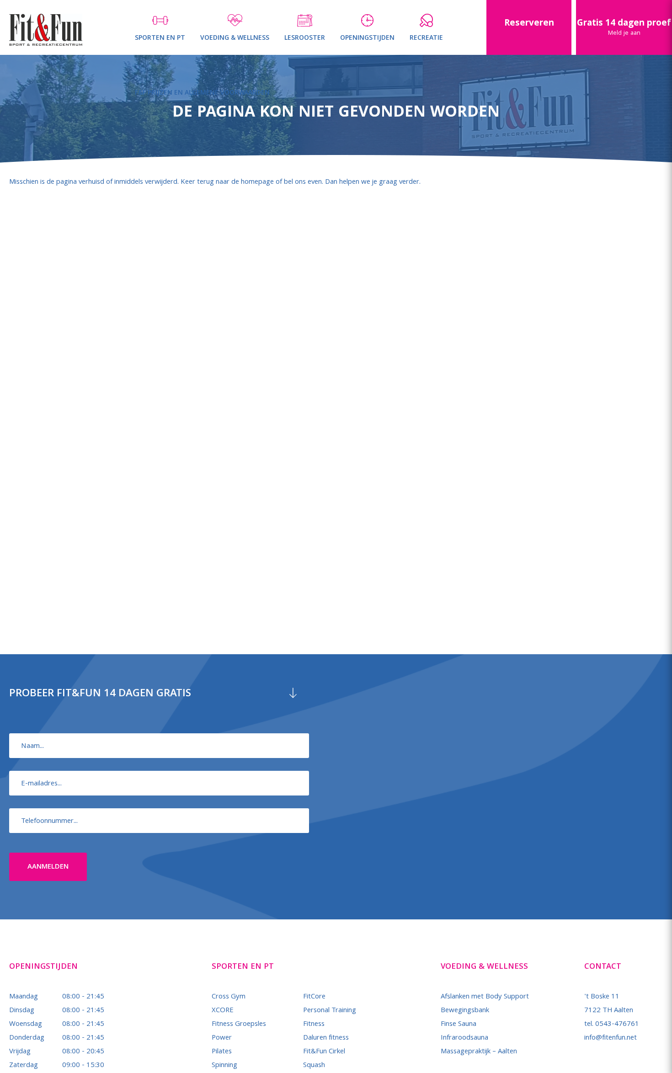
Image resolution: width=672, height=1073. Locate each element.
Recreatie (426, 38)
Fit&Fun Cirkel (324, 1052)
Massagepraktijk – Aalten (479, 1052)
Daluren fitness (326, 1038)
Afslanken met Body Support (485, 997)
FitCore (314, 997)
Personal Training (329, 1011)
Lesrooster (304, 38)
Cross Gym (228, 997)
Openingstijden (367, 38)
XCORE (223, 1011)
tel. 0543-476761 (611, 1024)
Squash (314, 1066)
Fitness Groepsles (239, 1024)
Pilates (222, 1052)
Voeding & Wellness (234, 38)
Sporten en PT (160, 38)
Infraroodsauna (464, 1038)
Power (222, 1038)
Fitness (314, 1024)
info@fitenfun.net (610, 1038)
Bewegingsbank (465, 1011)
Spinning (224, 1066)
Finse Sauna (458, 1024)
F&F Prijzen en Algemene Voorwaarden (202, 93)
